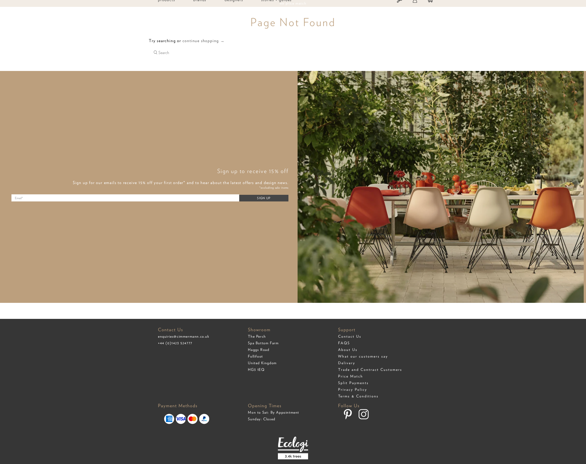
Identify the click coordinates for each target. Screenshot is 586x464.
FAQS (344, 343)
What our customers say (363, 356)
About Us (348, 349)
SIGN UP (263, 198)
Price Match (350, 376)
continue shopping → (203, 40)
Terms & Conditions (358, 396)
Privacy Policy (352, 389)
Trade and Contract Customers (370, 369)
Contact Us (349, 336)
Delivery (346, 363)
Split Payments (353, 383)
